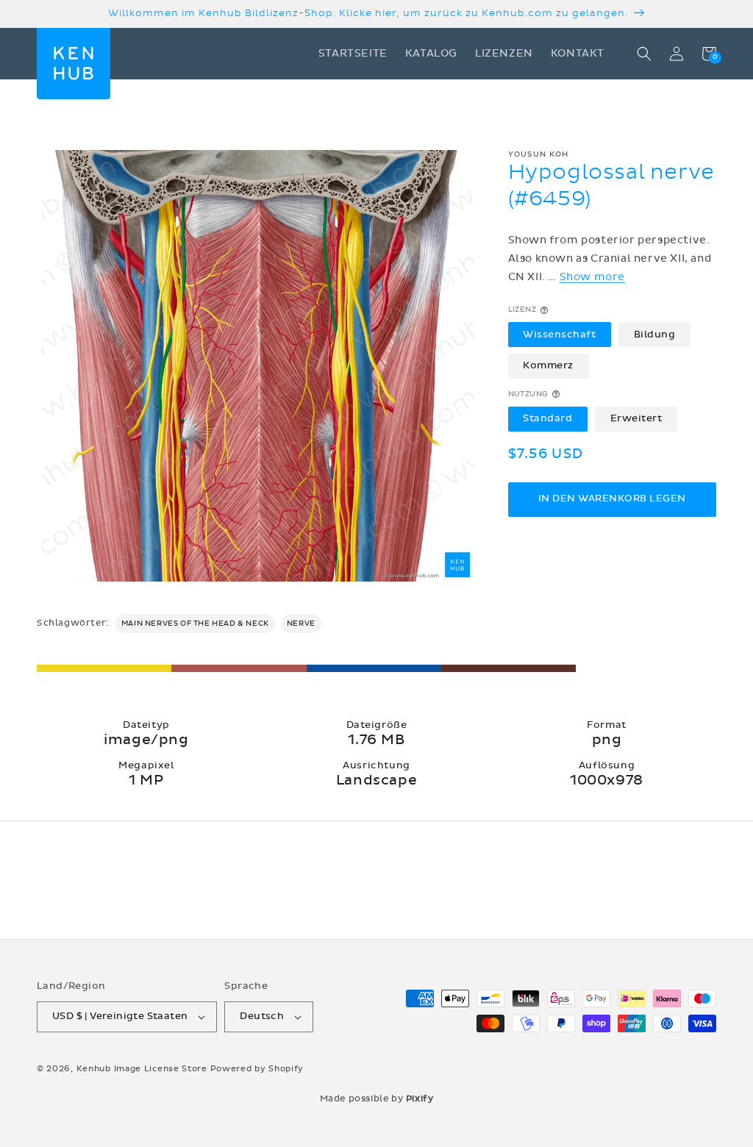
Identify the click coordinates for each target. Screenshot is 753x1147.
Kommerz (548, 365)
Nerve (301, 623)
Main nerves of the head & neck (195, 623)
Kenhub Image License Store (141, 1068)
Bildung (655, 334)
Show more (592, 277)
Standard (547, 418)
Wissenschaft (559, 334)
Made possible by (377, 1098)
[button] (644, 53)
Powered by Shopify (257, 1068)
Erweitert (636, 418)
